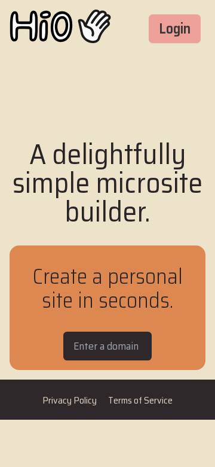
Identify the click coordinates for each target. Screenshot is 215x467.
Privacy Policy (70, 400)
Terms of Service (140, 400)
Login (175, 28)
